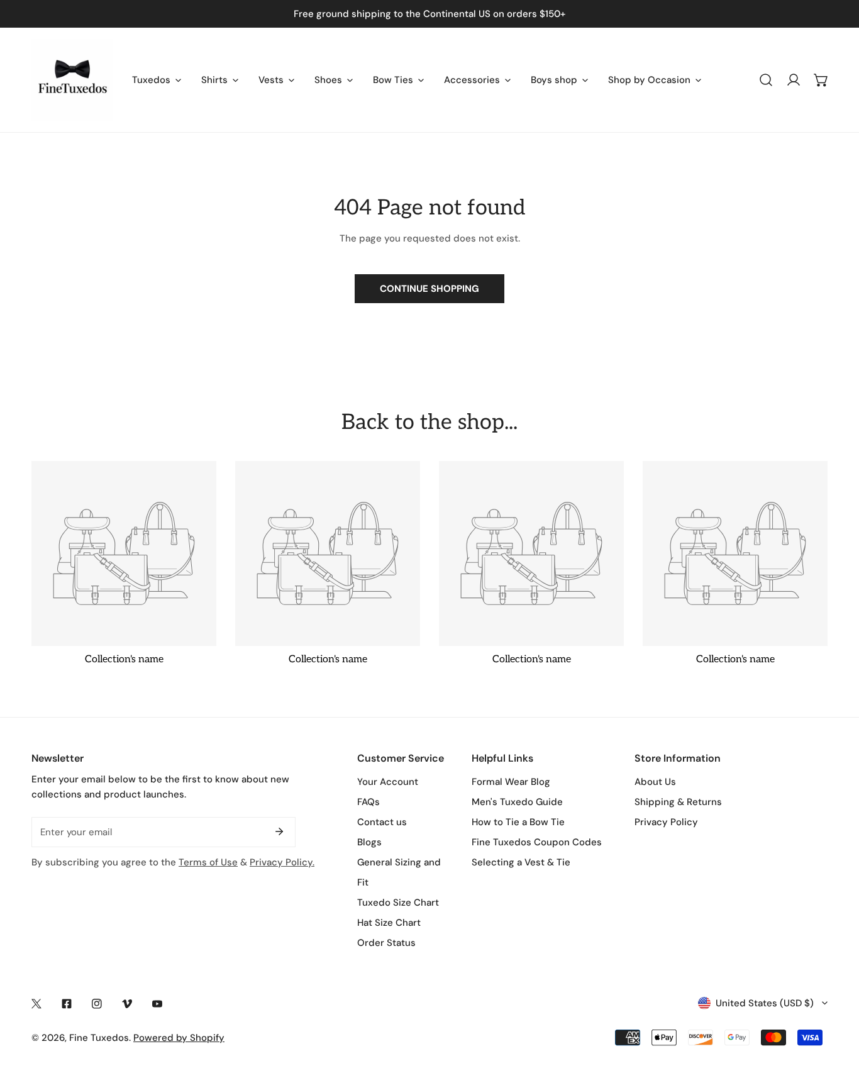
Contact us (382, 822)
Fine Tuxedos (99, 1037)
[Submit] (279, 831)
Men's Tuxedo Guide (517, 802)
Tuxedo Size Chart (398, 902)
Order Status (386, 942)
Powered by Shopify (178, 1037)
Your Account (387, 781)
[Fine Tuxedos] (72, 80)
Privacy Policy (666, 822)
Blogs (369, 842)
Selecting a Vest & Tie (521, 862)
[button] (821, 80)
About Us (655, 781)
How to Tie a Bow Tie (518, 822)
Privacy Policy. (282, 862)
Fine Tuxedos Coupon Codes (537, 842)
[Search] (766, 80)
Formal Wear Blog (511, 781)
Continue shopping (429, 288)
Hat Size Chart (389, 922)
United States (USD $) (765, 1003)
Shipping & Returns (678, 802)
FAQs (368, 802)
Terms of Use (208, 862)
